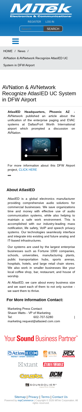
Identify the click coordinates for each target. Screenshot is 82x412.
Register (34, 21)
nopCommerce (25, 400)
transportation (28, 259)
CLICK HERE (28, 169)
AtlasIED (14, 112)
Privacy (33, 397)
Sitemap (20, 397)
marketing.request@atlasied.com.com (34, 321)
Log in (49, 21)
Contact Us (60, 397)
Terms (45, 397)
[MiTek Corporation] (41, 10)
